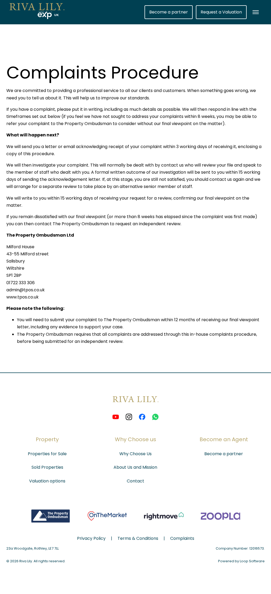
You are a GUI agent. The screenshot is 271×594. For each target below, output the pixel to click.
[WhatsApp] (155, 417)
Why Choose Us (135, 454)
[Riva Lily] (136, 408)
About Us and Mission (135, 467)
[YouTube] (115, 417)
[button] (255, 12)
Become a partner (168, 12)
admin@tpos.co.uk (25, 290)
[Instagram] (129, 417)
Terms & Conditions (138, 538)
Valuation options (47, 481)
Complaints (182, 538)
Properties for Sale (47, 454)
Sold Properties (47, 467)
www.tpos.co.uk (22, 297)
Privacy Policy (91, 538)
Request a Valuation (221, 12)
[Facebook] (142, 417)
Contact (135, 481)
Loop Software (252, 561)
